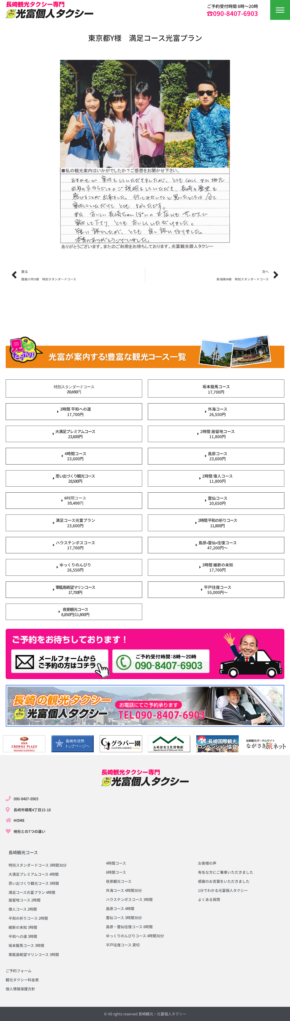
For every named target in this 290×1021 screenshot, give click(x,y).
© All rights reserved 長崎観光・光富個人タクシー (145, 1013)
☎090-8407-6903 (232, 13)
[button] (280, 10)
